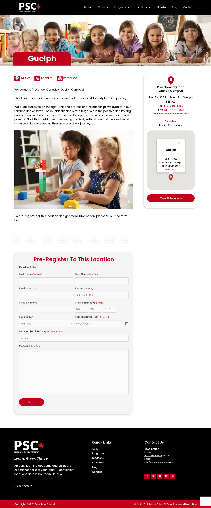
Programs (120, 7)
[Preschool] (68, 78)
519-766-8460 (174, 110)
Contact (188, 7)
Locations (141, 7)
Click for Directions (172, 167)
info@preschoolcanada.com (159, 462)
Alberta (161, 7)
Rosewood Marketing (185, 504)
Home (87, 7)
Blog (174, 7)
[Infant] (22, 78)
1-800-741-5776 (153, 455)
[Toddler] (43, 78)
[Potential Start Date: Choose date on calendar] (127, 323)
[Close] (179, 143)
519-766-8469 (173, 106)
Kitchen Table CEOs (158, 504)
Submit (31, 402)
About (101, 7)
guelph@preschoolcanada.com (171, 113)
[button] (171, 177)
